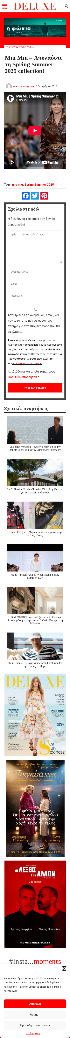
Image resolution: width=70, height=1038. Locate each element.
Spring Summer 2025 (39, 184)
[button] (64, 968)
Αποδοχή (35, 1003)
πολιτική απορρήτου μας (27, 363)
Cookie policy (33, 1033)
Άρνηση (35, 1014)
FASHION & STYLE (16, 47)
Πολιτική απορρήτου (23, 377)
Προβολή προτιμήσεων (35, 1025)
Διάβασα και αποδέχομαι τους (31, 374)
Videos (30, 47)
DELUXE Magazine (23, 86)
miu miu (17, 184)
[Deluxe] (35, 9)
